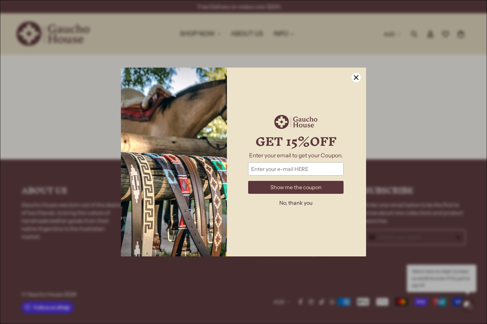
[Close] (356, 77)
